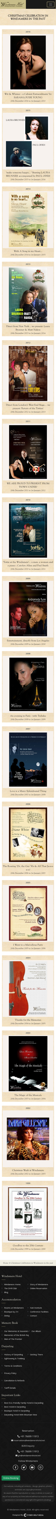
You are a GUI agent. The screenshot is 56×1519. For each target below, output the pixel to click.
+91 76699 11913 (29, 1436)
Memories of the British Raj (16, 1335)
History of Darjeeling (13, 1354)
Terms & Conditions (13, 1365)
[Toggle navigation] (50, 4)
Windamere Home (12, 1284)
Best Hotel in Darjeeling (15, 1406)
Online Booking (10, 1478)
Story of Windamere (39, 1284)
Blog (6, 1292)
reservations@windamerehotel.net (29, 1440)
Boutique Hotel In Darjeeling (17, 1410)
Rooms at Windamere (14, 1307)
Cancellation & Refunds (14, 1380)
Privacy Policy (10, 1373)
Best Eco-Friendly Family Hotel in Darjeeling (23, 1402)
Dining (7, 1315)
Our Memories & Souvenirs (16, 1331)
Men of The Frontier (13, 1339)
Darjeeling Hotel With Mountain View (20, 1414)
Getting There (36, 1354)
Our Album (36, 1331)
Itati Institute (36, 1307)
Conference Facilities (39, 1311)
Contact (33, 1315)
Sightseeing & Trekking (14, 1358)
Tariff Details (10, 1388)
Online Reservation (38, 1288)
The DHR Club (10, 1288)
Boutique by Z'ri (11, 1311)
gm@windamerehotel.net (29, 1455)
